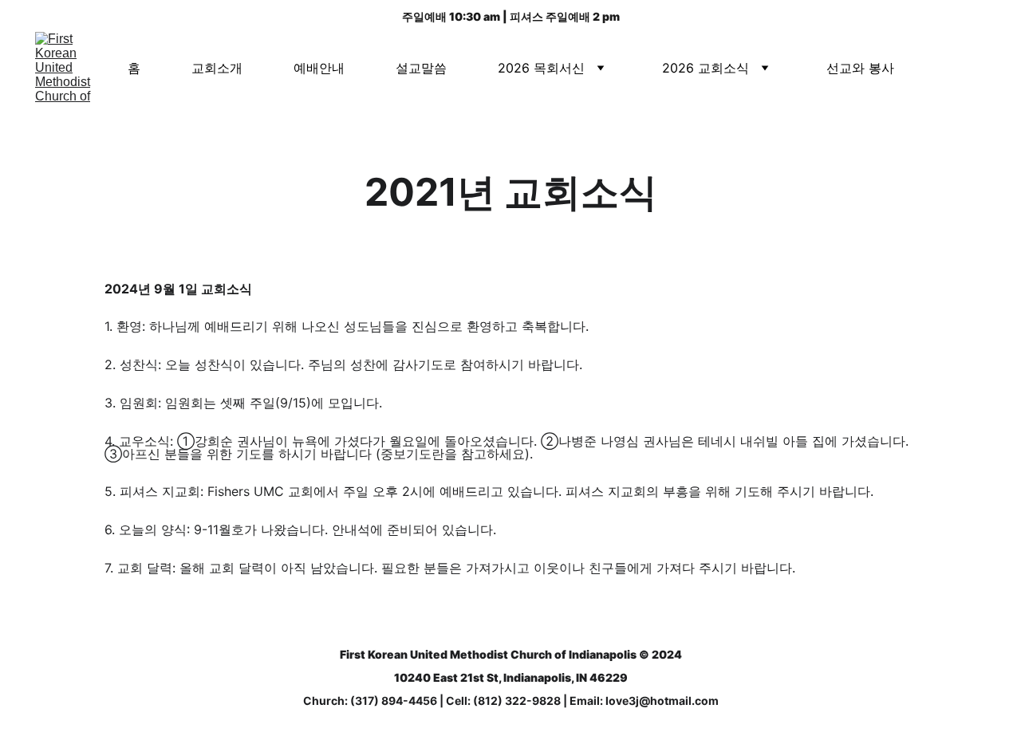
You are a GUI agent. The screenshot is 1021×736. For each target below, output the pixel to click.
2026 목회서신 (541, 68)
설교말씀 (421, 68)
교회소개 (216, 68)
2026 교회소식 (705, 68)
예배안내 (319, 68)
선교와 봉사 (860, 68)
